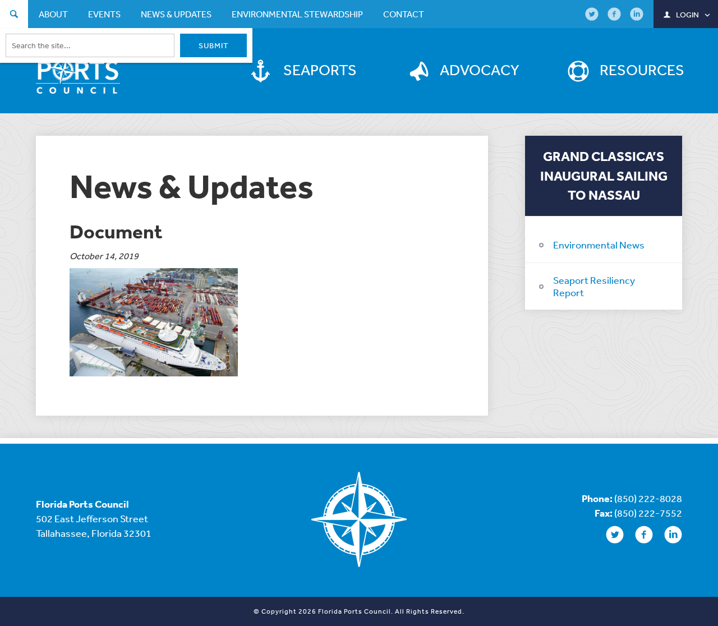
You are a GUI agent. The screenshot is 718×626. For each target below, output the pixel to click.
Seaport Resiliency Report (594, 286)
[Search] (14, 15)
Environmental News (599, 244)
